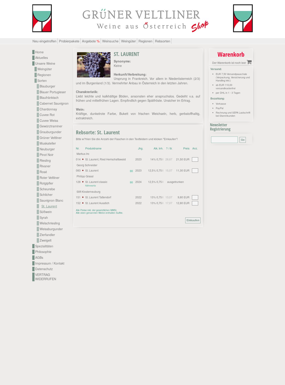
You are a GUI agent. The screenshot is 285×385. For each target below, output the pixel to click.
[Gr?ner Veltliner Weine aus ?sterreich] (142, 35)
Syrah (44, 217)
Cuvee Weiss (49, 120)
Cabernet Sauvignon (54, 103)
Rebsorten (162, 41)
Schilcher (46, 194)
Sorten (42, 81)
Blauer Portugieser (53, 92)
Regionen (145, 41)
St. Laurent (91, 170)
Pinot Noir (46, 155)
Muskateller (48, 143)
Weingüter (128, 41)
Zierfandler (47, 235)
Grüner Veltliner (51, 138)
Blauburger (47, 86)
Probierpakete (69, 41)
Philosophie (43, 252)
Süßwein (46, 212)
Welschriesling (50, 223)
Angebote (91, 41)
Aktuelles (41, 58)
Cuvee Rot (47, 115)
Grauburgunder (50, 132)
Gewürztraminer (51, 126)
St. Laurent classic (96, 182)
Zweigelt (45, 240)
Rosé (43, 172)
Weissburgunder (51, 229)
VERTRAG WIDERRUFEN (45, 277)
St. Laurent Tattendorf (98, 197)
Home (39, 52)
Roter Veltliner (49, 178)
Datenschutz (44, 269)
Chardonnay (48, 109)
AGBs (39, 257)
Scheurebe (47, 189)
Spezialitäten (44, 246)
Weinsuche (110, 41)
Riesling (45, 160)
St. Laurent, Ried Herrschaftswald (105, 159)
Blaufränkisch (49, 97)
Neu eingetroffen (44, 41)
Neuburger (47, 149)
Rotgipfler (46, 183)
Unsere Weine (45, 63)
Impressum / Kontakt (49, 263)
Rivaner (45, 166)
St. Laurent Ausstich (97, 203)
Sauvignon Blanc (51, 200)
